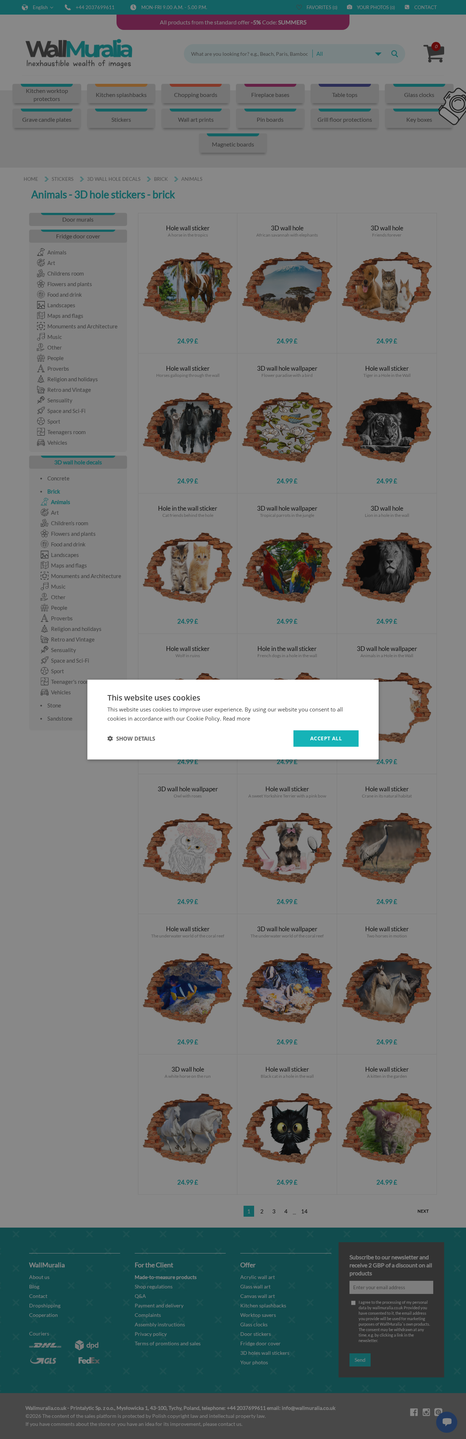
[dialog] (233, 720)
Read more (236, 718)
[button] (131, 738)
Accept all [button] (326, 738)
